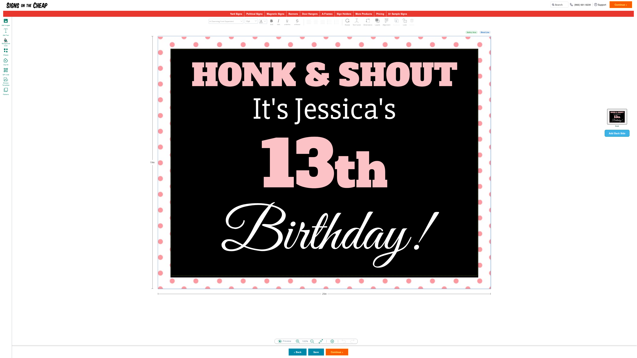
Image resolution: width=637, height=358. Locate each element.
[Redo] (352, 341)
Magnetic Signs (275, 13)
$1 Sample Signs (397, 13)
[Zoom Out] (312, 341)
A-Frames (327, 13)
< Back (297, 352)
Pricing (380, 13)
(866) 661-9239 (582, 4)
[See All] (321, 341)
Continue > (621, 4)
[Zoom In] (298, 341)
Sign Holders (344, 13)
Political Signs (254, 13)
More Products (363, 13)
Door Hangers (310, 13)
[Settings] (332, 341)
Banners (293, 13)
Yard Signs (236, 13)
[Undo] (344, 341)
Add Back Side (617, 133)
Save (316, 352)
